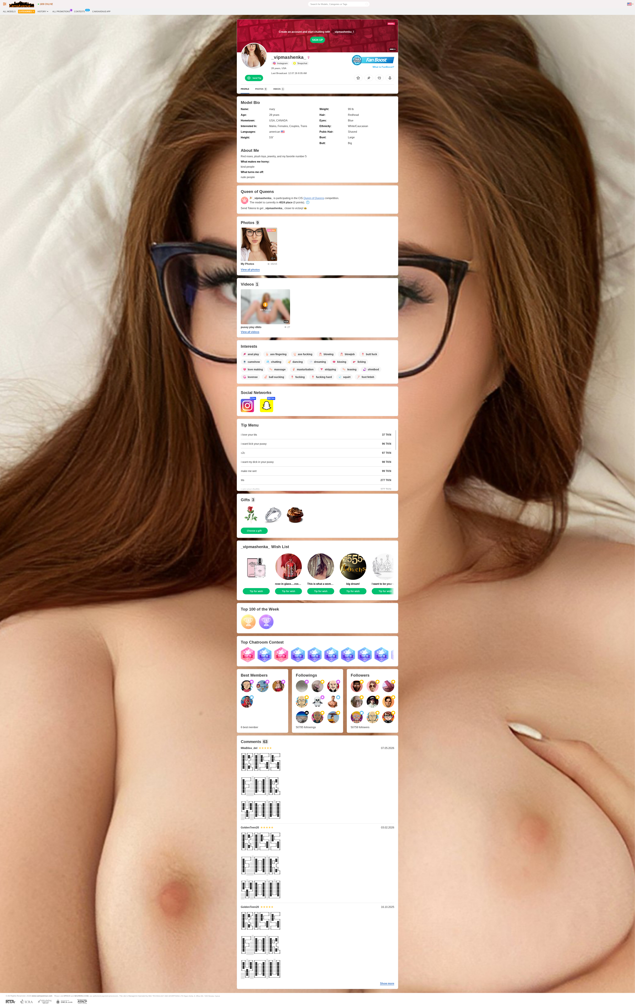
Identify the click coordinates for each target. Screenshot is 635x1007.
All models (9, 11)
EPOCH (67, 996)
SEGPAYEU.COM (81, 996)
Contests (79, 11)
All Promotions (61, 11)
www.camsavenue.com (42, 996)
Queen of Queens (313, 198)
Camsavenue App (101, 11)
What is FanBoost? (383, 67)
